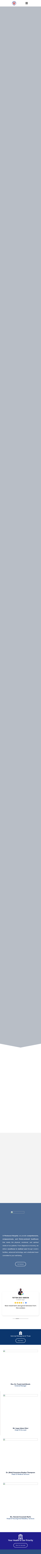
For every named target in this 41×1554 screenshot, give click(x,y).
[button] (27, 3)
